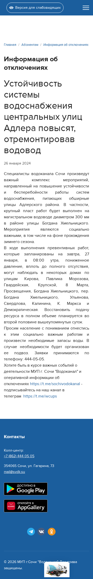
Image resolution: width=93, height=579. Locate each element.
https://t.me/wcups (40, 396)
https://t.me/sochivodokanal (55, 383)
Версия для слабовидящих (38, 7)
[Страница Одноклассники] (52, 531)
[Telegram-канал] (31, 531)
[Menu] (86, 7)
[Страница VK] (41, 531)
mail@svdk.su (14, 472)
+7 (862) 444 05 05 (19, 456)
